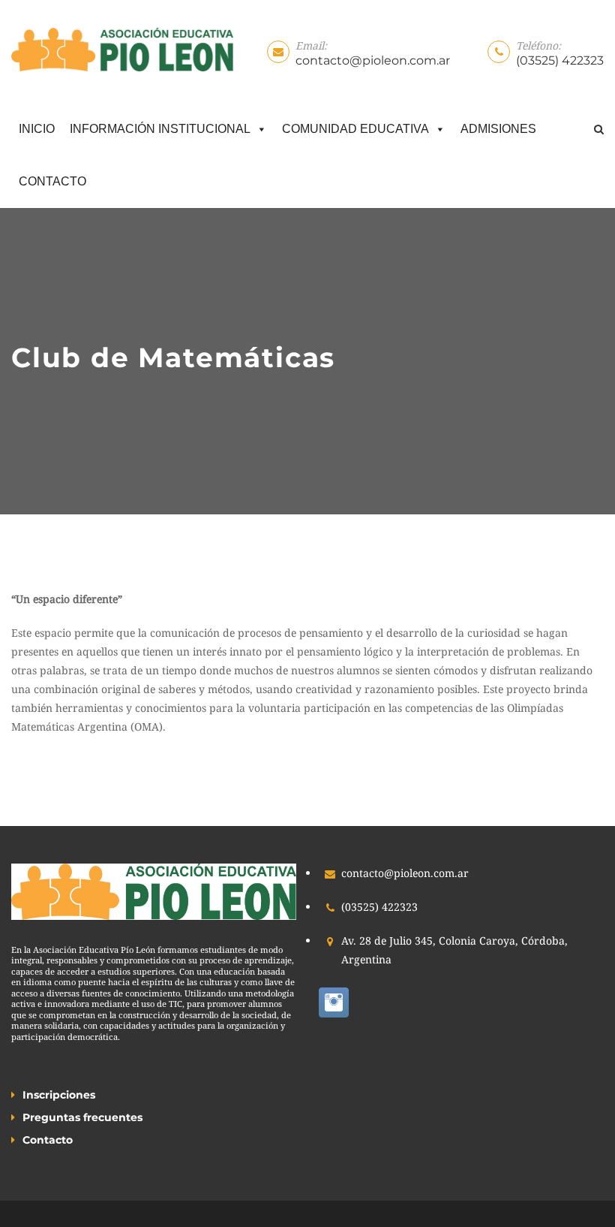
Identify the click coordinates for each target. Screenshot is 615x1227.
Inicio (37, 128)
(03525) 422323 (560, 60)
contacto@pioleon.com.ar (373, 60)
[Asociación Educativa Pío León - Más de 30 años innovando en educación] (122, 49)
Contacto (52, 181)
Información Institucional (160, 128)
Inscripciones (58, 1095)
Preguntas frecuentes (82, 1117)
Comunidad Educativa (355, 128)
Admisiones (498, 128)
